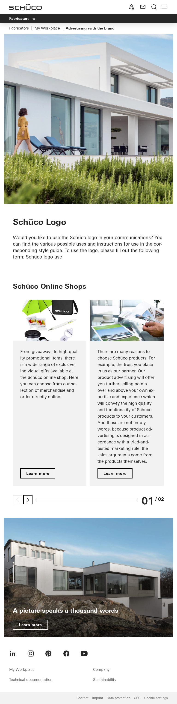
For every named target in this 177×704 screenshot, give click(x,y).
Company (101, 669)
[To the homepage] (25, 7)
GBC (137, 698)
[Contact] (143, 7)
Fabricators (19, 28)
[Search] (154, 7)
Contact (82, 698)
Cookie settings (156, 698)
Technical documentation (30, 679)
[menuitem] (12, 653)
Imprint (97, 698)
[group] (49, 393)
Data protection (118, 698)
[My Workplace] (132, 7)
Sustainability (104, 679)
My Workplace (47, 28)
